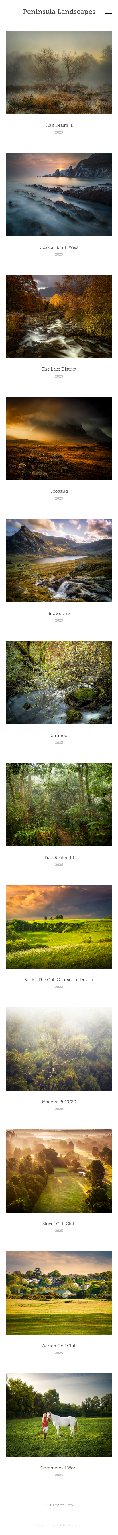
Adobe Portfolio (69, 1525)
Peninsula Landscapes (59, 11)
